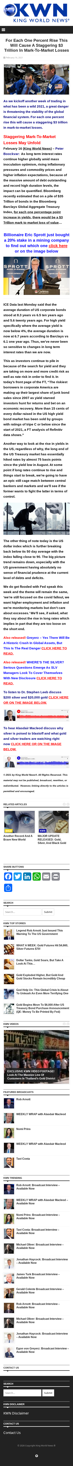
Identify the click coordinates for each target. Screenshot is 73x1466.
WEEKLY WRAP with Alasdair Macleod (41, 1114)
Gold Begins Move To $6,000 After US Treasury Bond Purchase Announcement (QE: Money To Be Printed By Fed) (42, 1008)
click (58, 245)
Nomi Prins (23, 1129)
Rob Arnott (23, 1099)
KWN (42, 830)
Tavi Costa (23, 1158)
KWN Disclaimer (16, 1413)
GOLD (9, 830)
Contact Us (12, 1432)
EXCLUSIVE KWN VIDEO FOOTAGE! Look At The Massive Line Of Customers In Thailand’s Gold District (31, 1075)
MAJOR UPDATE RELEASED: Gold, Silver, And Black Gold (52, 840)
